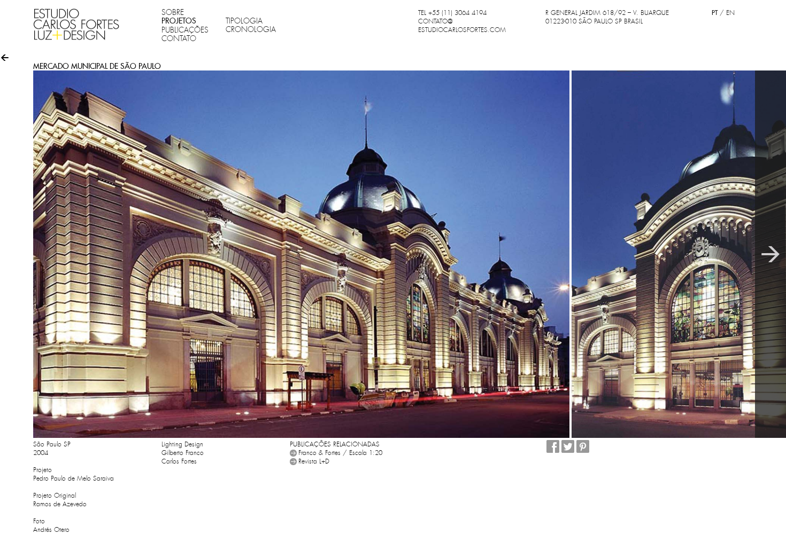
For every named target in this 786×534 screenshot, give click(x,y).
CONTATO (178, 38)
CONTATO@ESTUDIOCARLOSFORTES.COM (462, 25)
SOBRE (172, 12)
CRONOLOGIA (251, 29)
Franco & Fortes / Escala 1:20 (340, 453)
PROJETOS (178, 21)
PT (715, 13)
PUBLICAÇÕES (185, 30)
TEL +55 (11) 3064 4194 (452, 13)
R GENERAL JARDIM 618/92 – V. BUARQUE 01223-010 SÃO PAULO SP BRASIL (607, 17)
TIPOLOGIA (244, 21)
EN (730, 13)
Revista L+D (313, 461)
